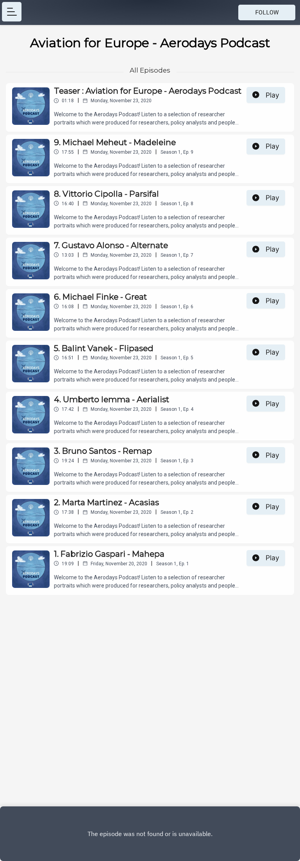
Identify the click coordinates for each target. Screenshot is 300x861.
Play (272, 95)
